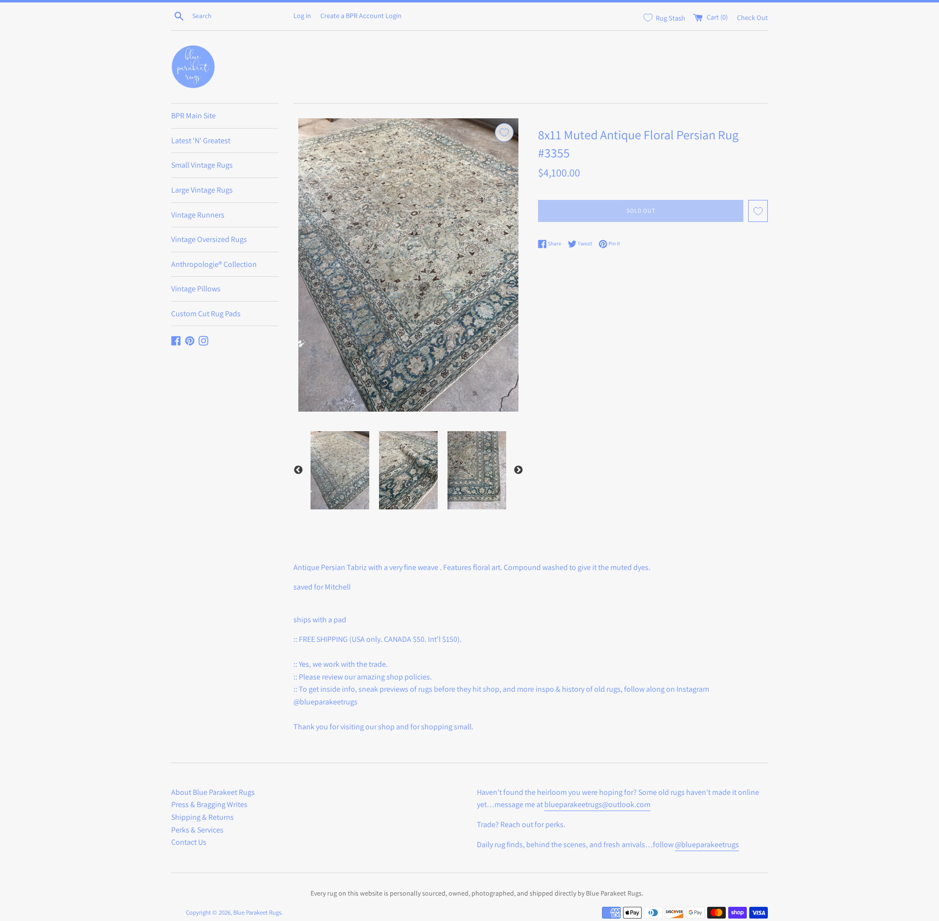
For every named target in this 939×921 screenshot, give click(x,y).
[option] (340, 470)
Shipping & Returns (202, 817)
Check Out (752, 17)
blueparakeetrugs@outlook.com (597, 804)
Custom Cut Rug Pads (206, 313)
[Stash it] (504, 132)
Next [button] (518, 470)
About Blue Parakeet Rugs (213, 792)
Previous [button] (298, 470)
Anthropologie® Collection (214, 264)
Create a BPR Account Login (361, 15)
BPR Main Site (193, 115)
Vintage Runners (197, 215)
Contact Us (188, 842)
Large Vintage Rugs (202, 190)
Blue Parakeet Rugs (257, 912)
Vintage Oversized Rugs (209, 239)
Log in (302, 15)
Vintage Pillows (196, 289)
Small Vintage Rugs (202, 165)
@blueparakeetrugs (707, 844)
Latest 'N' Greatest (200, 140)
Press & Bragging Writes (209, 804)
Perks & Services (197, 830)
